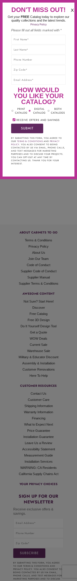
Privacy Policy (38, 24)
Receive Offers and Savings (38, 120)
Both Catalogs (58, 111)
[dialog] (38, 290)
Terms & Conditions (30, 141)
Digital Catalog (39, 111)
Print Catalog (21, 111)
